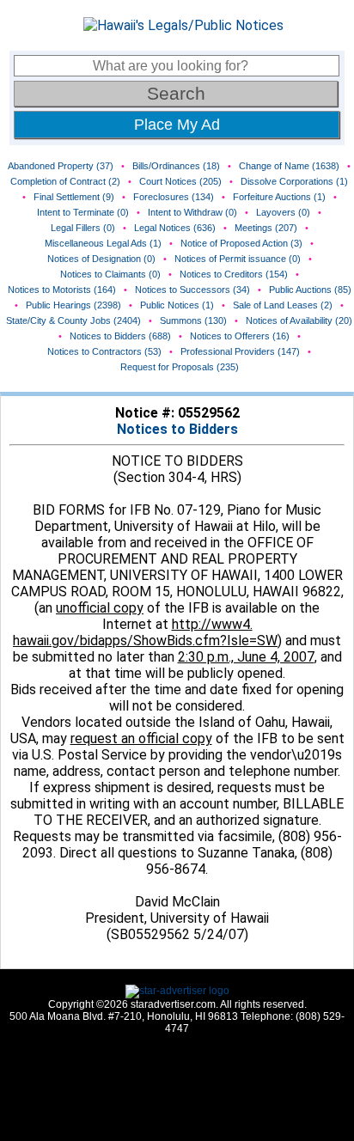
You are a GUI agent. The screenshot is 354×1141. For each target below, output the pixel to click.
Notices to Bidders (177, 429)
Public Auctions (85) (310, 289)
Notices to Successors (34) (192, 289)
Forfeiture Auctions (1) (279, 197)
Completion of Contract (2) (65, 181)
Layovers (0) (283, 212)
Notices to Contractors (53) (104, 351)
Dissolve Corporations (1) (294, 181)
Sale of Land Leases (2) (283, 305)
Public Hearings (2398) (73, 305)
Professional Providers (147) (240, 351)
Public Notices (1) (177, 305)
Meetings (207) (266, 228)
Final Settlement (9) (74, 197)
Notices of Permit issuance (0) (237, 258)
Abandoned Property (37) (60, 166)
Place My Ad (177, 124)
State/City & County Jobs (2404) (73, 320)
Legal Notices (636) (175, 228)
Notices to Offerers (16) (240, 336)
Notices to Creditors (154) (234, 274)
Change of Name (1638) (289, 166)
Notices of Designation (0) (101, 258)
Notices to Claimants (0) (110, 274)
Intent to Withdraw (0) (192, 212)
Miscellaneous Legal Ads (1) (103, 243)
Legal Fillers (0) (83, 228)
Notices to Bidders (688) (120, 336)
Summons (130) (193, 320)
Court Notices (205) (180, 181)
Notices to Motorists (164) (62, 289)
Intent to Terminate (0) (83, 212)
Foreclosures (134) (173, 197)
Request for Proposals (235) (179, 367)
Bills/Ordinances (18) (176, 166)
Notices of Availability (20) (299, 320)
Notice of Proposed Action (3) (241, 243)
